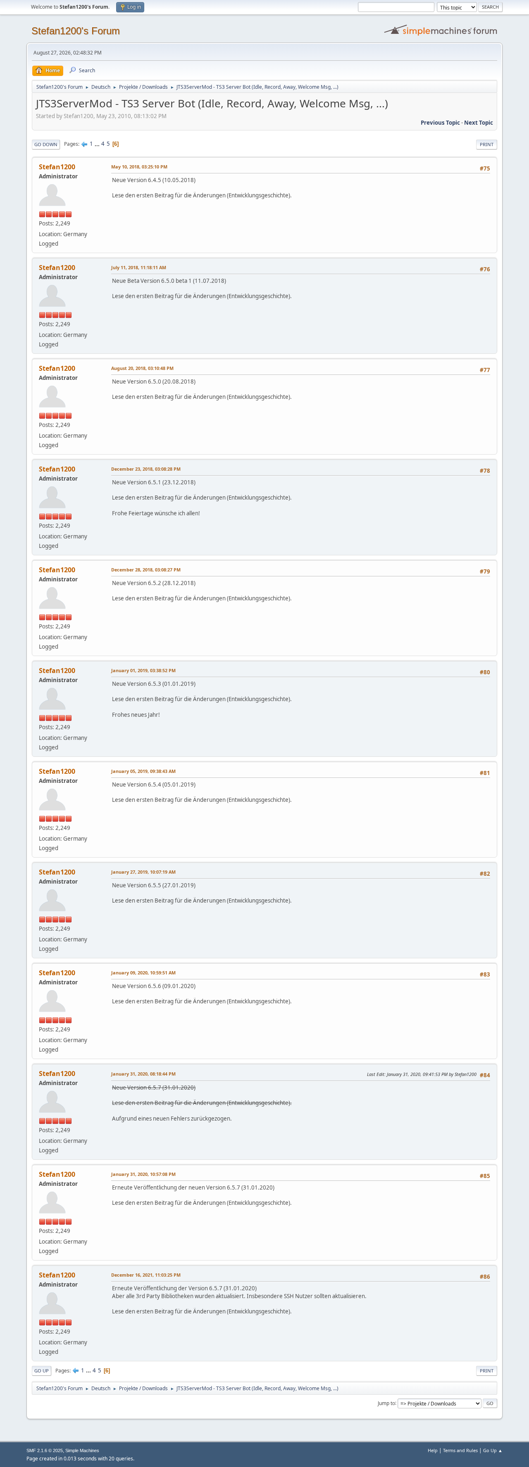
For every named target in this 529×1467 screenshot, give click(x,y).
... (98, 143)
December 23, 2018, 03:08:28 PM (146, 469)
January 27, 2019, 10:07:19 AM (143, 872)
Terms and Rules (460, 1450)
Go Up (41, 1370)
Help (433, 1450)
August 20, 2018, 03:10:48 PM (142, 368)
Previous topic (440, 122)
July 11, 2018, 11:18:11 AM (138, 267)
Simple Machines (82, 1450)
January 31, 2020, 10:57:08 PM (143, 1174)
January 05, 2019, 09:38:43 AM (143, 771)
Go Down (45, 144)
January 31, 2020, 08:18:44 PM (143, 1074)
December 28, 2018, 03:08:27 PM (146, 569)
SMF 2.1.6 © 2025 (44, 1450)
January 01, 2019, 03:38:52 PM (143, 670)
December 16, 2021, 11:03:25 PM (146, 1275)
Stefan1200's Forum (75, 30)
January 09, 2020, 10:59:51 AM (143, 972)
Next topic (478, 122)
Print (486, 144)
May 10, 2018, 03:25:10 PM (139, 167)
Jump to (386, 1402)
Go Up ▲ (493, 1450)
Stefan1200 (57, 166)
